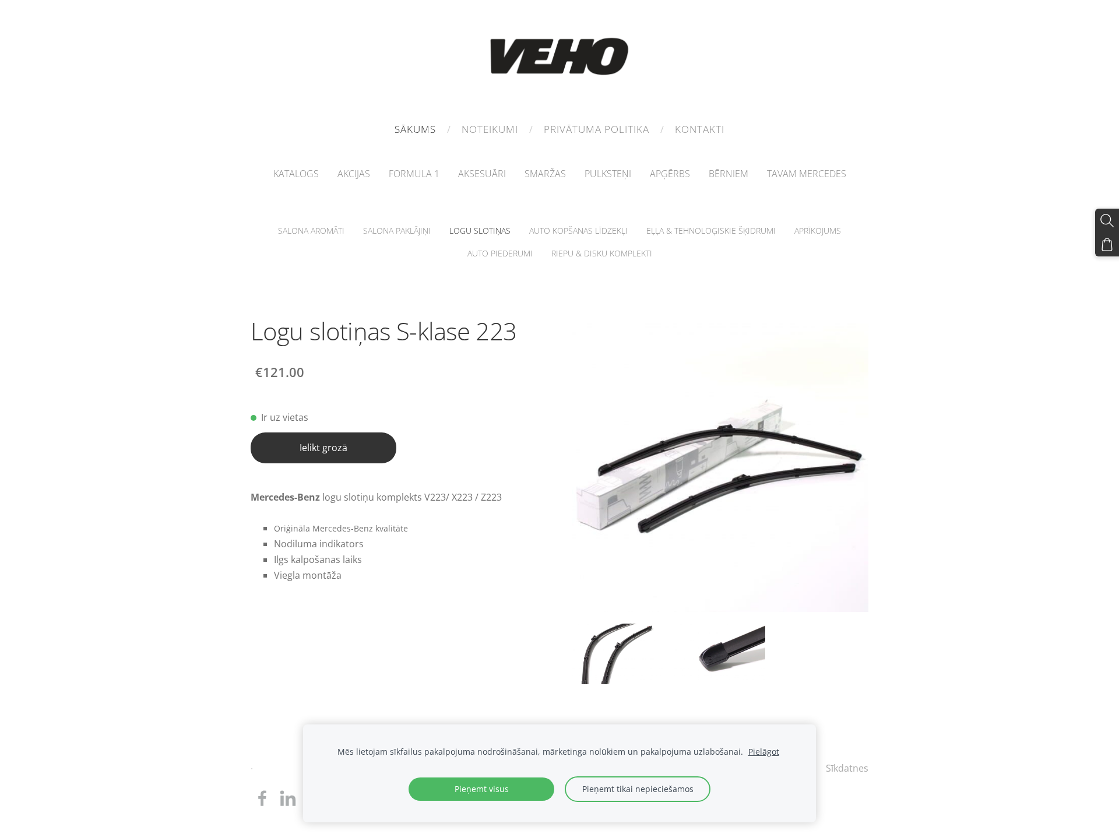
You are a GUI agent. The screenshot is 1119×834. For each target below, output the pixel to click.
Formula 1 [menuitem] (414, 173)
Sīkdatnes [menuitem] (847, 768)
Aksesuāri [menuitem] (482, 173)
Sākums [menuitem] (415, 129)
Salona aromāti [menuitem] (311, 230)
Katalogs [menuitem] (296, 173)
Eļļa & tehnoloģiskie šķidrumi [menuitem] (711, 230)
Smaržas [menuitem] (545, 173)
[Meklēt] (1107, 221)
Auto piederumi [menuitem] (500, 253)
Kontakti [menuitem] (699, 129)
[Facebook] (262, 798)
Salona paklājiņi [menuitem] (397, 230)
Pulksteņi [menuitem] (608, 173)
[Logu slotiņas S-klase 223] (617, 654)
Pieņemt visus (482, 788)
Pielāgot (763, 751)
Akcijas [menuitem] (353, 173)
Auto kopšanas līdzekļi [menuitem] (578, 230)
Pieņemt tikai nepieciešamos (638, 788)
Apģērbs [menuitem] (670, 173)
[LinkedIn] (288, 798)
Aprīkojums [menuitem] (817, 230)
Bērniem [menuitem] (728, 173)
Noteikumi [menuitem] (490, 129)
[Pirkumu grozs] (1107, 244)
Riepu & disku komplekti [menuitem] (601, 253)
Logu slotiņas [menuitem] (480, 230)
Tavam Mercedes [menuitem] (806, 173)
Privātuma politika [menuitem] (596, 129)
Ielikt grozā (323, 447)
